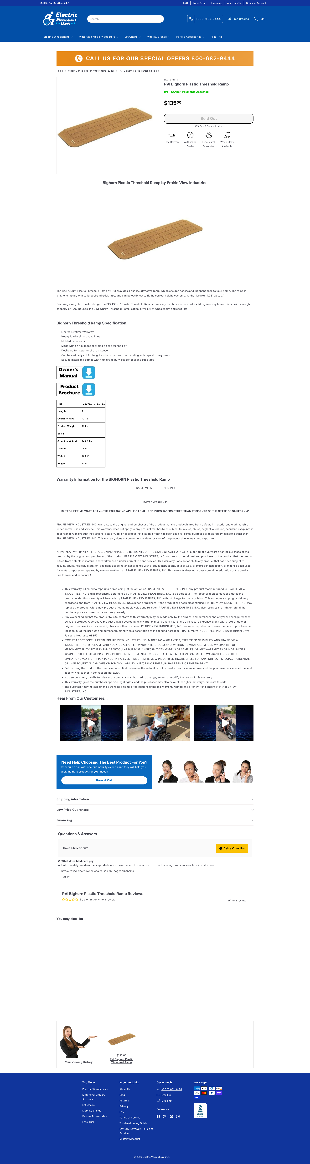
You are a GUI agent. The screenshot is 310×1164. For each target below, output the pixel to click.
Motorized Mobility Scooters (97, 36)
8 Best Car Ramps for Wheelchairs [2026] (91, 70)
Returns (124, 1100)
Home (60, 70)
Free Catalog (241, 19)
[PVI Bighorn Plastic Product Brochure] (155, 389)
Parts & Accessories (189, 36)
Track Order (199, 3)
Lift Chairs (131, 36)
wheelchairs (162, 308)
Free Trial (217, 36)
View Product (70, 1000)
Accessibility (234, 3)
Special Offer (70, 987)
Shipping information (73, 799)
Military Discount (129, 1138)
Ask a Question (234, 848)
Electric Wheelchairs (57, 36)
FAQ (185, 3)
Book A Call (104, 780)
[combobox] (125, 19)
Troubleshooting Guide (133, 1123)
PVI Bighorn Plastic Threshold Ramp (121, 1061)
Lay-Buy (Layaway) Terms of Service (136, 1131)
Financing (216, 3)
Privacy (124, 1106)
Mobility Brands (157, 36)
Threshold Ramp (96, 290)
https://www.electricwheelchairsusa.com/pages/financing (97, 871)
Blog (122, 1094)
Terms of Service (129, 1117)
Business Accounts (256, 3)
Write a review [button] (237, 900)
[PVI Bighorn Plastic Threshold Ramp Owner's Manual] (155, 372)
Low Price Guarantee (73, 810)
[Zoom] (105, 125)
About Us (124, 1089)
